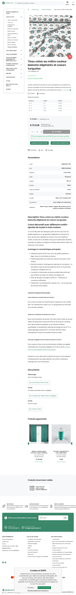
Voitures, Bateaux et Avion (12, 34)
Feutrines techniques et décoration (12, 64)
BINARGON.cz (70, 592)
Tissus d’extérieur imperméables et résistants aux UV (11, 59)
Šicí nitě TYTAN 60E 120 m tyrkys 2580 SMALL (61, 452)
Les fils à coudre (56, 550)
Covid (53, 546)
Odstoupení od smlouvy (34, 541)
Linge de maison (10, 77)
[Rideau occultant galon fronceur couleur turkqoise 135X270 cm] (39, 434)
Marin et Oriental (11, 37)
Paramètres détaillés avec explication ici (38, 590)
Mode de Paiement (33, 552)
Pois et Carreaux (11, 44)
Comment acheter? (33, 550)
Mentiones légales (32, 543)
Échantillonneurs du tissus (12, 12)
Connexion (65, 517)
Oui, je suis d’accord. (44, 587)
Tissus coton (35, 9)
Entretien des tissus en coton (59, 548)
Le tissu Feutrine (56, 565)
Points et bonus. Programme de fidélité (38, 556)
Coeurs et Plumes (46, 9)
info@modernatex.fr (33, 528)
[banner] (7, 3)
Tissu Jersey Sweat (11, 50)
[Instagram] (5, 562)
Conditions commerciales (34, 539)
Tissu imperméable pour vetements (61, 558)
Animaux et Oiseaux (12, 40)
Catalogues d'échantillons (60, 143)
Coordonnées (55, 539)
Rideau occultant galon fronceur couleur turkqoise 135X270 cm (39, 452)
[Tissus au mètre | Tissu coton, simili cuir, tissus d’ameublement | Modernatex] (28, 9)
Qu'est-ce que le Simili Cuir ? (59, 567)
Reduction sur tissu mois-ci (12, 85)
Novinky (8, 89)
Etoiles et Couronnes (12, 29)
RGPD (29, 548)
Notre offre (30, 554)
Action (8, 81)
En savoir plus (65, 90)
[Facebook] (3, 562)
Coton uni (10, 22)
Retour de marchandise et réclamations (62, 541)
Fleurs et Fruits (11, 31)
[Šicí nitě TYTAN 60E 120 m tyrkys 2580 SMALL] (61, 434)
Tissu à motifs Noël (12, 20)
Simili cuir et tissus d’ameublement (11, 69)
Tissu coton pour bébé (58, 563)
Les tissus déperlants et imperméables (62, 552)
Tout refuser (31, 587)
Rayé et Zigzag (11, 42)
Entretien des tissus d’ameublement (61, 554)
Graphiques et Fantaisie (11, 25)
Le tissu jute (55, 561)
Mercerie (8, 73)
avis (53, 569)
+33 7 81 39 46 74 (13, 528)
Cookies (30, 546)
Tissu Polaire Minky (11, 54)
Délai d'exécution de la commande (61, 543)
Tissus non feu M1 (56, 556)
